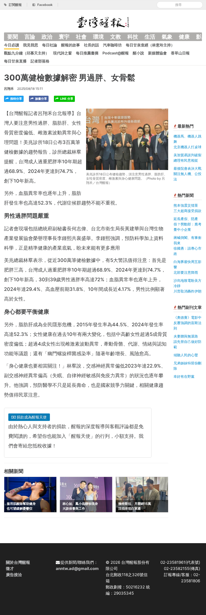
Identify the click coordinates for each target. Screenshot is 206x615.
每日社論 (49, 45)
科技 (132, 37)
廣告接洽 (14, 574)
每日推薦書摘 (87, 53)
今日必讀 (11, 45)
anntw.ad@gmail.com (77, 568)
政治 (47, 37)
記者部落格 (40, 61)
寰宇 (64, 37)
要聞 (12, 37)
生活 (150, 37)
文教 (115, 37)
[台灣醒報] (103, 21)
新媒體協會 (157, 53)
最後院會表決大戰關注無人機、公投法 (187, 173)
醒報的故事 (70, 45)
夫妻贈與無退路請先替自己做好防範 (187, 341)
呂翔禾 (9, 89)
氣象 (167, 37)
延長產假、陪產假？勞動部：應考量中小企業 (187, 224)
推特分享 (15, 99)
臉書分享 (40, 99)
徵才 (10, 568)
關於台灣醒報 (18, 562)
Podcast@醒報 (115, 53)
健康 (184, 37)
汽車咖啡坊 (112, 45)
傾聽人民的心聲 (186, 355)
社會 (81, 37)
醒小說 (138, 53)
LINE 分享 (66, 99)
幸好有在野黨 (184, 376)
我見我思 (30, 45)
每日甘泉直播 (15, 61)
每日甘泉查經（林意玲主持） (150, 45)
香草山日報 (180, 53)
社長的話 (91, 45)
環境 (98, 37)
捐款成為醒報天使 (31, 417)
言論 (29, 37)
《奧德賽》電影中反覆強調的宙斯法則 (187, 322)
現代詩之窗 (62, 53)
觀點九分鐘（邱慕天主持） (26, 53)
